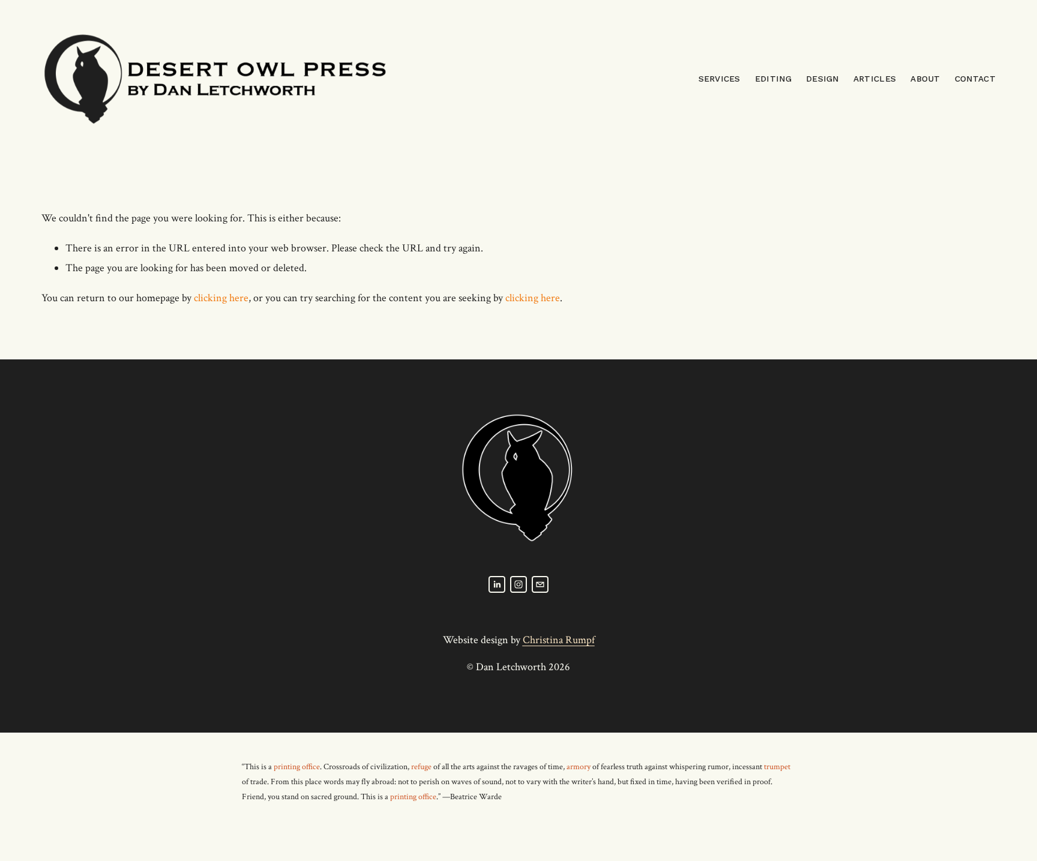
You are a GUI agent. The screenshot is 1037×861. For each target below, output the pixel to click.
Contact (975, 78)
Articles (874, 78)
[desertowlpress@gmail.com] (540, 584)
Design (822, 78)
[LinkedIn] (496, 584)
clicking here (221, 298)
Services (720, 78)
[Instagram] (518, 584)
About (925, 78)
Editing (773, 78)
